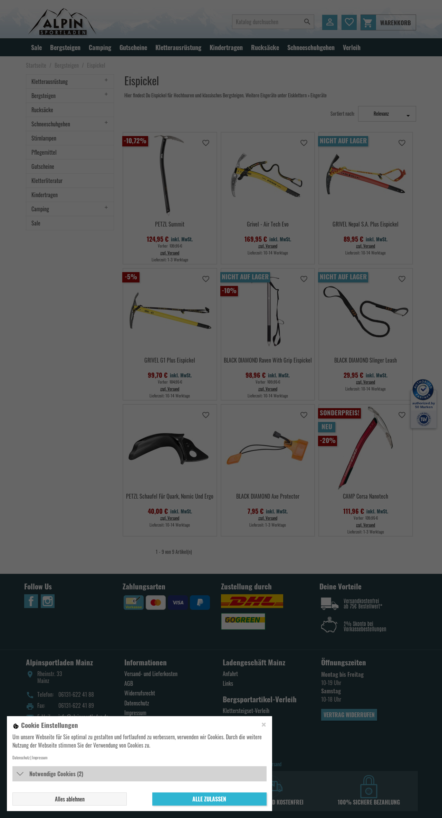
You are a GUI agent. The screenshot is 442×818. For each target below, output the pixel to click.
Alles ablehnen (70, 799)
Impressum (39, 757)
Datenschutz (21, 757)
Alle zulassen (209, 799)
